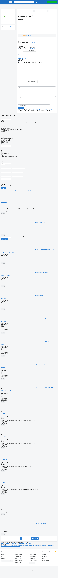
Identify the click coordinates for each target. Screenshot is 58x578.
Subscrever (4, 239)
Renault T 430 (4, 298)
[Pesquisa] (15, 2)
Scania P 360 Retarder (5, 275)
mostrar (3, 184)
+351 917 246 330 (31, 48)
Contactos (3, 558)
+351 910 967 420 (31, 42)
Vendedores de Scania (21, 545)
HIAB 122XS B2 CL (5, 505)
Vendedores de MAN (16, 546)
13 (28, 538)
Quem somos (3, 554)
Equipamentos (7, 543)
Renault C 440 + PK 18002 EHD (7, 390)
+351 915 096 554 (31, 55)
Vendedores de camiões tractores (48, 545)
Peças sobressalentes (20, 543)
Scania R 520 (3, 367)
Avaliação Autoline (18, 560)
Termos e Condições (18, 554)
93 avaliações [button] (11, 26)
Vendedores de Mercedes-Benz (6, 546)
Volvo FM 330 (4, 482)
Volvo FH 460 (3, 225)
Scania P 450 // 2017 (5, 344)
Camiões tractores (13, 543)
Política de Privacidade (36, 109)
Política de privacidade (19, 556)
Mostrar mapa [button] (38, 71)
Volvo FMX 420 (4, 459)
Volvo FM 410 (4, 202)
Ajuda (2, 556)
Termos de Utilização (48, 109)
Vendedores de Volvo (13, 545)
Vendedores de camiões (5, 545)
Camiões (2, 543)
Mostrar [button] (26, 42)
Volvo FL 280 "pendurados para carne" (9, 252)
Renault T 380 (4, 321)
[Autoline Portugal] (4, 2)
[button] (23, 38)
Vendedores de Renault (30, 545)
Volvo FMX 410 (4, 413)
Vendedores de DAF (38, 545)
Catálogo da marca (18, 562)
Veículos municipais (27, 543)
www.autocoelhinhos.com (22, 58)
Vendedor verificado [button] (22, 32)
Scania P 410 (3, 436)
